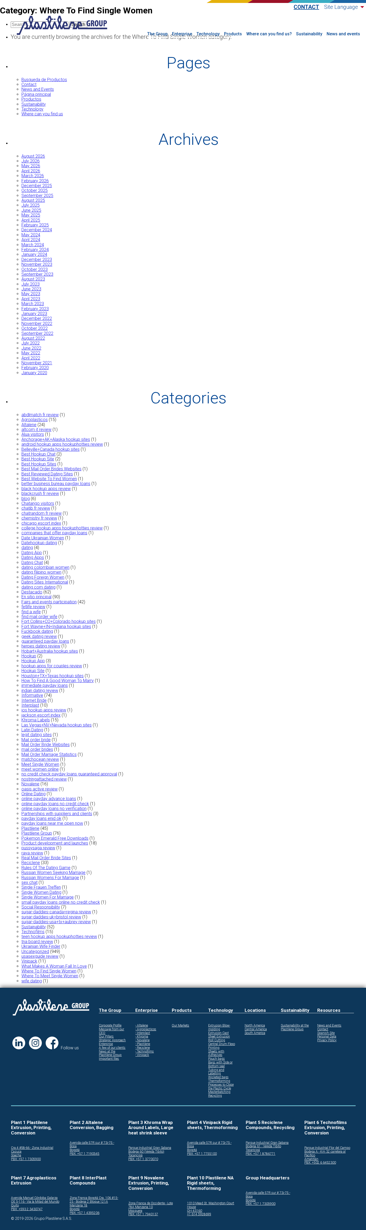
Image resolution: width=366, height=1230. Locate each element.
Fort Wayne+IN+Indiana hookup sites (56, 626)
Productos (31, 99)
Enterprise (182, 34)
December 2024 (36, 229)
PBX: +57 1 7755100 (202, 1154)
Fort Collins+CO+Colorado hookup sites (58, 621)
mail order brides (37, 749)
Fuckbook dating (37, 631)
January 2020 (34, 372)
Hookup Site (32, 670)
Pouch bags (216, 1059)
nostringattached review (44, 779)
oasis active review (39, 789)
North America (255, 1025)
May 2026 (30, 165)
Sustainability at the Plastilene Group (295, 1027)
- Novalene (142, 1040)
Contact (306, 7)
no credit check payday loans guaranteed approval (69, 774)
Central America (256, 1029)
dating (27, 547)
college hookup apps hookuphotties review (62, 528)
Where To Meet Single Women (49, 975)
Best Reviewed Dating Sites (47, 473)
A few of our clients (112, 1048)
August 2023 (33, 279)
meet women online (40, 769)
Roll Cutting (216, 1040)
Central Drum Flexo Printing (221, 1046)
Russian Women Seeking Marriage (53, 872)
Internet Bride (34, 700)
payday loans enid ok (41, 818)
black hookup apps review (46, 488)
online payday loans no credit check (55, 803)
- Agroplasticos (145, 1029)
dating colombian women (45, 567)
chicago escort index (41, 523)
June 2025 (31, 210)
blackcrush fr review (40, 493)
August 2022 (33, 338)
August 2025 (33, 200)
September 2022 (37, 333)
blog (25, 498)
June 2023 (31, 289)
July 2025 (30, 205)
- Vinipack (142, 1055)
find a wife (31, 611)
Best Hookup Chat (38, 454)
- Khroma (141, 1036)
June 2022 (31, 348)
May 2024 (30, 234)
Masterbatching (219, 1092)
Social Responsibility (40, 907)
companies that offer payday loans (54, 532)
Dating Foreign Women (42, 577)
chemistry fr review (39, 518)
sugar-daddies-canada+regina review (56, 911)
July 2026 (30, 161)
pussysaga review (38, 847)
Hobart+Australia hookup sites (49, 651)
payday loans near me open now (52, 823)
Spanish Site (326, 1033)
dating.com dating (38, 587)
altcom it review (36, 429)
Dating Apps (32, 557)
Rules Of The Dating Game (45, 867)
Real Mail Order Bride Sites (46, 857)
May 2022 (30, 352)
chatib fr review (35, 508)
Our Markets (180, 1025)
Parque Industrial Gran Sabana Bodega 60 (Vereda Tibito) (149, 1149)
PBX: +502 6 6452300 (320, 1162)
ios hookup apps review (43, 710)
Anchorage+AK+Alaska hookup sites (55, 439)
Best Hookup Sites (38, 464)
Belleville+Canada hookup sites (50, 449)
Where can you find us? (269, 34)
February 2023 (35, 308)
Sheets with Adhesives (216, 1053)
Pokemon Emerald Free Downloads (54, 838)
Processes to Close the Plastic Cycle (221, 1086)
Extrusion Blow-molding (219, 1027)
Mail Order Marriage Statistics (49, 754)
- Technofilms (144, 1051)
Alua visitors (32, 434)
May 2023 (30, 293)
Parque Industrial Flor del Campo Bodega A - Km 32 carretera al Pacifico (327, 1151)
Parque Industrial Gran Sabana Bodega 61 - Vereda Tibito (267, 1144)
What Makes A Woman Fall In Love (54, 966)
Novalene (30, 783)
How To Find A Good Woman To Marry (57, 680)
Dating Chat (32, 562)
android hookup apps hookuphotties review (62, 444)
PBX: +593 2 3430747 (27, 1209)
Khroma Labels (35, 719)
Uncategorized (35, 951)
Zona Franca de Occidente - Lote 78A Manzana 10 (150, 1205)
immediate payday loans (44, 685)
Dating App (31, 552)
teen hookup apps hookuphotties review (59, 936)
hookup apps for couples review (51, 665)
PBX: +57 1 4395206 (84, 1213)
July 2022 (30, 343)
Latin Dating (32, 729)
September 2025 (37, 195)
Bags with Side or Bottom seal (220, 1064)
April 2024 (30, 239)
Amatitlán (311, 1159)
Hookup (28, 655)
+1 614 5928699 (199, 1214)
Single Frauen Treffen (41, 887)
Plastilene (30, 828)
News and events (343, 34)
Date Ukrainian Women (42, 537)
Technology (208, 34)
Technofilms (32, 931)
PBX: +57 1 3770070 (143, 1159)
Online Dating (33, 793)
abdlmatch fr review (40, 414)
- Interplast (142, 1033)
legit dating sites (36, 734)
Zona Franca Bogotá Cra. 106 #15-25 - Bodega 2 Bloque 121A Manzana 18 (94, 1201)
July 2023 (30, 284)
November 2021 (36, 362)
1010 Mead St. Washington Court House (210, 1205)
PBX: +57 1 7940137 (143, 1214)
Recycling (215, 1095)
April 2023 (30, 298)
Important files (109, 1059)
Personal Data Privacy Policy (327, 1038)
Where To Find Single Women (48, 971)
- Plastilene (142, 1044)
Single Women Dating (41, 892)
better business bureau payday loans (55, 483)
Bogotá (75, 1150)
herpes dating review (40, 646)
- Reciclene (142, 1048)
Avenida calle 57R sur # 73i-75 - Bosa (92, 1144)
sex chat (29, 882)
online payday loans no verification (54, 808)
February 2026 (35, 180)
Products (233, 34)
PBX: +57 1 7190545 (84, 1154)
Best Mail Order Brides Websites (51, 468)
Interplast (30, 705)
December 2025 (36, 185)
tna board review (37, 941)
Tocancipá (135, 1155)
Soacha (16, 1155)
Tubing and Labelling (216, 1072)
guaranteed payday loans (45, 641)
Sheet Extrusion (219, 1036)
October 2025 (34, 190)
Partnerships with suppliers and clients (56, 813)
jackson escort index (41, 715)
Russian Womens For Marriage (50, 877)
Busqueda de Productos (44, 79)
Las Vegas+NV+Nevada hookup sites (56, 725)
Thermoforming (219, 1081)
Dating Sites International (44, 582)
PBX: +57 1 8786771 (260, 1154)
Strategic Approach (112, 1040)
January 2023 (34, 313)
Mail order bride (36, 739)
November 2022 (36, 323)
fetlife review (33, 606)
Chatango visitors (37, 503)
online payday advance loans (48, 798)
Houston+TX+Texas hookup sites (52, 675)
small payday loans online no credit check (60, 902)
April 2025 (30, 220)
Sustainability (309, 34)
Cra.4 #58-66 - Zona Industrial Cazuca (32, 1149)
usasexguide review (39, 956)
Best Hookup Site (37, 458)
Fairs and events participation (49, 601)
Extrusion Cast (218, 1033)
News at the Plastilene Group (110, 1053)
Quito (15, 1205)
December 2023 (36, 259)
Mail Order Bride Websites (45, 744)
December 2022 (36, 318)
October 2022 (34, 328)
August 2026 (33, 156)
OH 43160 (194, 1211)
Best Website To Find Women (49, 478)
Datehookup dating (39, 542)
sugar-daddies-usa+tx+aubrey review (56, 921)
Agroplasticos (34, 419)
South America (255, 1033)
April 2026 (30, 170)
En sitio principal (36, 596)
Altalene (28, 424)
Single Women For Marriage (47, 897)
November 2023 (36, 264)
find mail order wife (39, 616)
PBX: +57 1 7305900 (26, 1159)
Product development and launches (54, 843)
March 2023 (32, 303)
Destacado (31, 592)
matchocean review (40, 759)
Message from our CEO (111, 1031)
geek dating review (39, 636)
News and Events (37, 89)
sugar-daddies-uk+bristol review (51, 916)
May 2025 (30, 215)
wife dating (31, 980)
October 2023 (34, 269)
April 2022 (30, 358)
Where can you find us (42, 113)
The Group (157, 34)
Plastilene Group (36, 833)
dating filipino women (41, 572)
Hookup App (33, 660)
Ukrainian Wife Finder (40, 946)
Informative (32, 695)
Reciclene (30, 862)
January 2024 (34, 254)
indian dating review (39, 690)
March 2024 (32, 244)
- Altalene (141, 1025)
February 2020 (35, 367)
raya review (32, 853)
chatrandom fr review (41, 513)
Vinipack (29, 961)
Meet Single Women (40, 764)
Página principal (36, 94)
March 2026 (32, 175)
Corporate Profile (110, 1025)
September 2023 (37, 274)
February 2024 (35, 249)
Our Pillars (106, 1036)
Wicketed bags (218, 1077)
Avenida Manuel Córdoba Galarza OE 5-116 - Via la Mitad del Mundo (35, 1199)
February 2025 (35, 225)
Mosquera (135, 1211)
